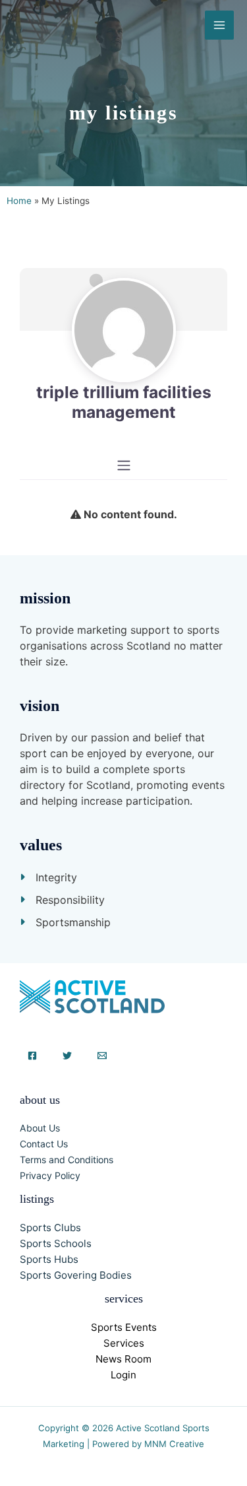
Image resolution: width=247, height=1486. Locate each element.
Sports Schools (56, 1243)
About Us (40, 1127)
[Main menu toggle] (219, 25)
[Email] (102, 1055)
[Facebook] (32, 1055)
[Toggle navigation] (123, 465)
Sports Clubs (50, 1227)
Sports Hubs (49, 1259)
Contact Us (44, 1143)
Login (123, 1374)
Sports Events (124, 1327)
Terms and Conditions (66, 1159)
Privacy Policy (50, 1175)
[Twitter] (67, 1055)
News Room (123, 1359)
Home (19, 200)
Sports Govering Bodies (76, 1275)
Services (123, 1343)
